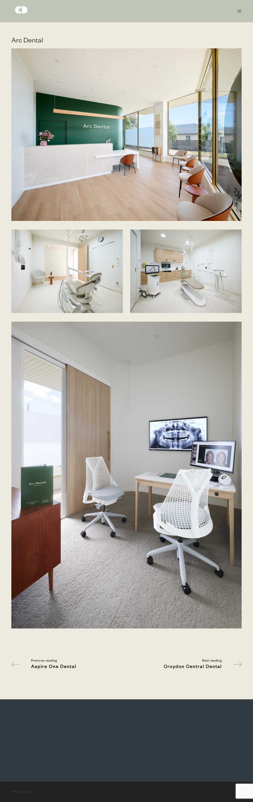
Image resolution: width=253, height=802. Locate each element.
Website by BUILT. (23, 791)
